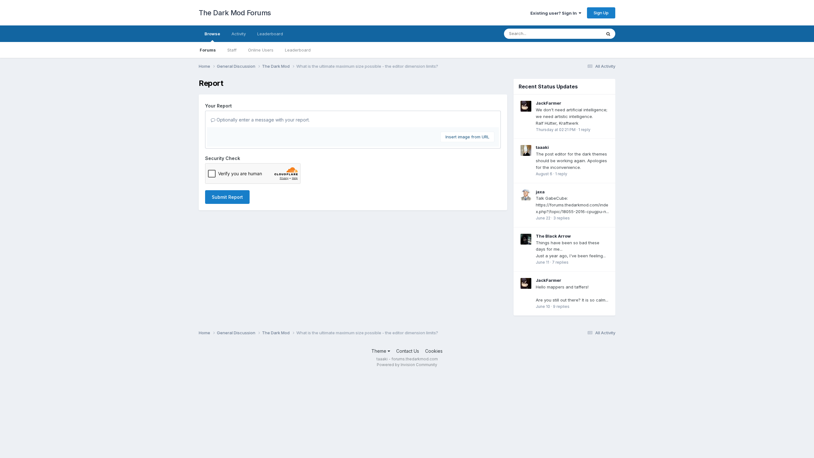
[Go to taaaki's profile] (526, 150)
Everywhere (581, 33)
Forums (208, 49)
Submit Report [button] (227, 197)
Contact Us (407, 351)
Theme (379, 351)
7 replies (560, 262)
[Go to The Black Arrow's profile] (526, 239)
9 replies (561, 306)
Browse (212, 33)
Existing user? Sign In (554, 13)
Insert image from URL (467, 136)
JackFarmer (548, 103)
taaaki (542, 147)
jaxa (540, 191)
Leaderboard (298, 49)
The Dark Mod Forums (235, 13)
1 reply (584, 129)
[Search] (608, 34)
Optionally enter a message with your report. (262, 119)
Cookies (434, 351)
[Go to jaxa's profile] (526, 195)
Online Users (260, 49)
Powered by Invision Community (407, 364)
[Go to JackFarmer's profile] (526, 106)
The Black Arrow (553, 236)
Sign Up (601, 12)
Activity (238, 33)
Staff (232, 49)
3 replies (561, 218)
